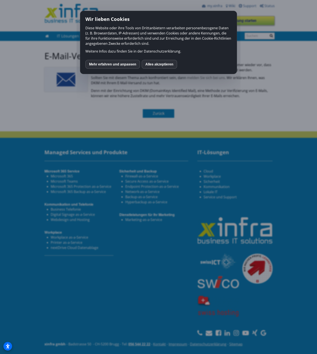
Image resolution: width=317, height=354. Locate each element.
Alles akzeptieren (159, 64)
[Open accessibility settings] (7, 346)
